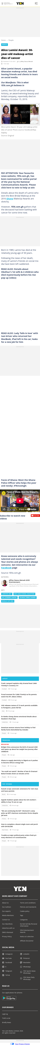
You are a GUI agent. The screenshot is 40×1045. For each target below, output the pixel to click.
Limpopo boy (7, 594)
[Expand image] (38, 105)
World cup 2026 (7, 601)
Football (4, 689)
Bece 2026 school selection (24, 594)
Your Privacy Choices (22, 1044)
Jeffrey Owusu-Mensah (26, 61)
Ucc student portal (9, 597)
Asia (3, 711)
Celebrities (5, 722)
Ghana (9, 198)
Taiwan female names (28, 597)
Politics (4, 818)
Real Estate (5, 830)
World (3, 794)
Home (3, 40)
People (11, 40)
